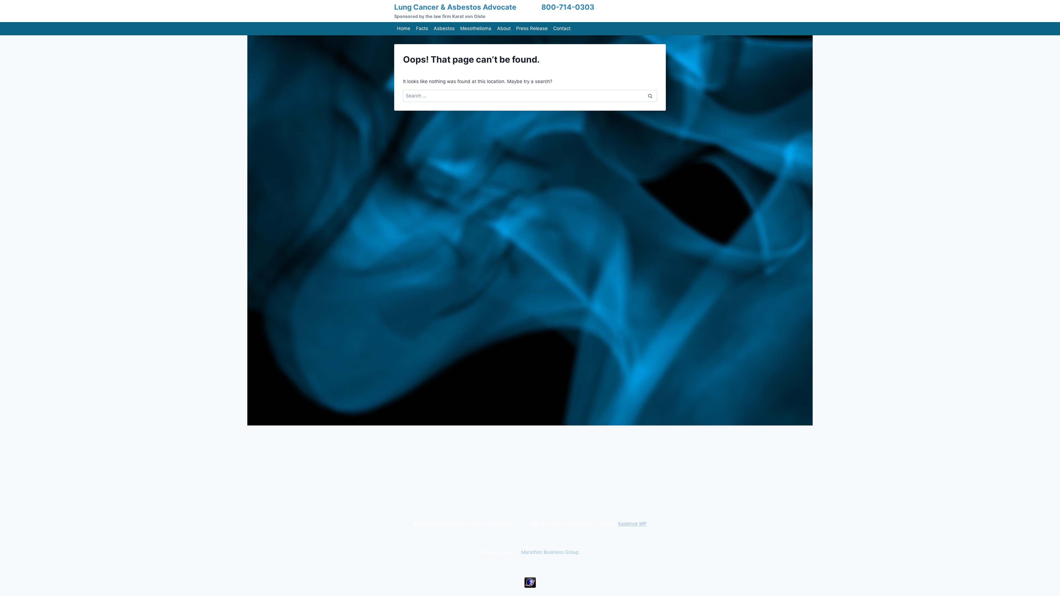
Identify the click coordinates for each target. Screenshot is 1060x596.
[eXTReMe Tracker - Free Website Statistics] (530, 582)
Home (403, 28)
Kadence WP (632, 523)
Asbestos (444, 28)
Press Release (532, 28)
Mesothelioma (475, 28)
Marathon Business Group (550, 552)
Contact (562, 28)
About (504, 28)
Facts (422, 28)
